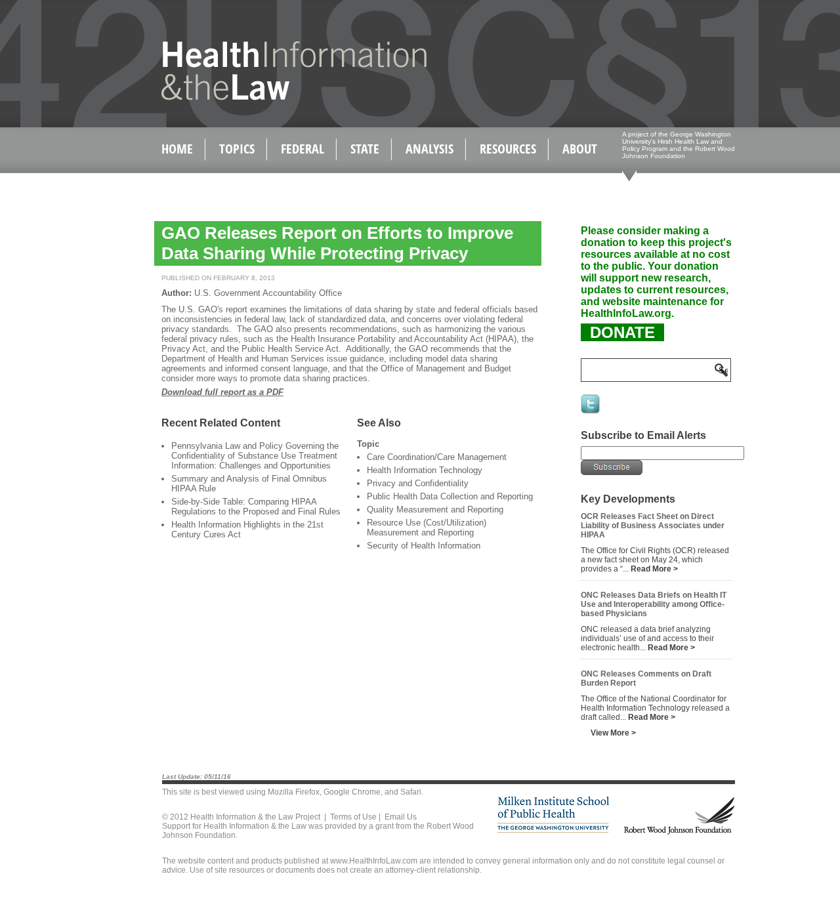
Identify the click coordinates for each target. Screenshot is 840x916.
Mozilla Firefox (294, 792)
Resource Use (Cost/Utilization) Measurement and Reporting (426, 527)
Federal (302, 148)
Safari (410, 792)
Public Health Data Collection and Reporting (450, 496)
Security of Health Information (423, 546)
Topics (237, 148)
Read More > (654, 568)
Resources (508, 148)
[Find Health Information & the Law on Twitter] (591, 412)
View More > (613, 733)
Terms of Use (353, 817)
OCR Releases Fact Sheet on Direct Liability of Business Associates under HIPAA (652, 525)
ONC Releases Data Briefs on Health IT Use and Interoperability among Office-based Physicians (653, 604)
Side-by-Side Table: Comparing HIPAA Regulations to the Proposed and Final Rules (256, 506)
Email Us (401, 817)
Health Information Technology (424, 470)
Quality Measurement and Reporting (435, 509)
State (364, 148)
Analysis (429, 148)
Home (177, 148)
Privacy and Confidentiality (418, 483)
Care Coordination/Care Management (437, 457)
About (579, 148)
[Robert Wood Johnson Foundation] (678, 832)
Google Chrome (352, 792)
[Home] (266, 97)
